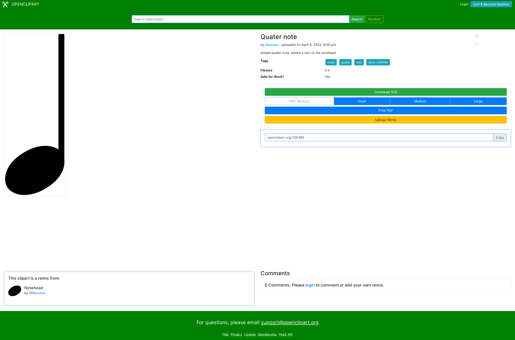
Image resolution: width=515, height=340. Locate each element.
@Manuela (37, 293)
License (250, 334)
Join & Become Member (491, 4)
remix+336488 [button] (378, 62)
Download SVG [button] (385, 92)
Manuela (271, 45)
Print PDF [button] (386, 110)
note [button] (359, 62)
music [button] (331, 62)
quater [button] (345, 62)
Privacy (236, 334)
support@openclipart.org (290, 322)
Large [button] (478, 101)
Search (357, 19)
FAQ (225, 334)
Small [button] (362, 101)
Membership (267, 334)
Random (374, 19)
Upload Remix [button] (386, 120)
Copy (500, 137)
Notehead (33, 287)
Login (464, 4)
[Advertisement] (257, 230)
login (310, 285)
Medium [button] (420, 101)
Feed (282, 334)
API (290, 334)
